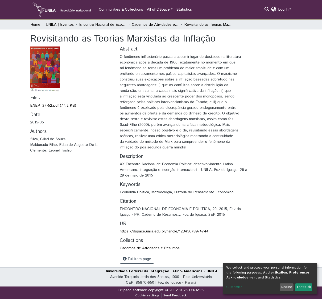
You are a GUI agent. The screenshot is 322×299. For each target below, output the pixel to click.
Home (35, 24)
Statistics (184, 9)
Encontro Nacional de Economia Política (102, 24)
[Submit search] (267, 10)
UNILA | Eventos (60, 24)
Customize (234, 287)
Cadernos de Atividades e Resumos (155, 24)
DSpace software (132, 290)
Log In (283, 9)
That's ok (303, 287)
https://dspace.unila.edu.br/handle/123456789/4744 (164, 231)
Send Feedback (175, 295)
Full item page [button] (139, 259)
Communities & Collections (121, 9)
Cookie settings (147, 295)
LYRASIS (196, 290)
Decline (286, 287)
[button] (274, 10)
